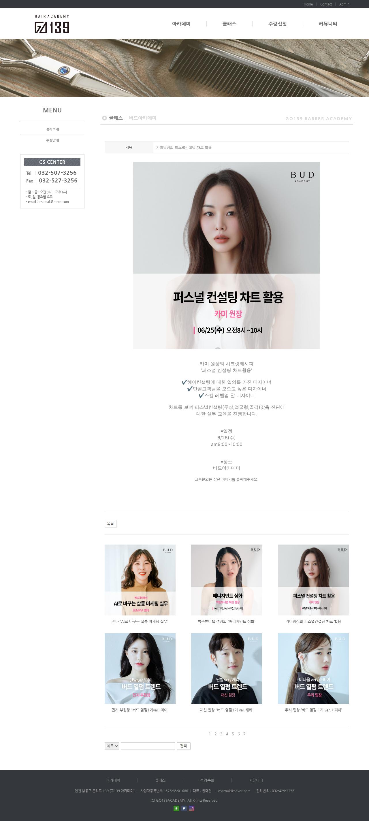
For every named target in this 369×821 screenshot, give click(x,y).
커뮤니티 (328, 24)
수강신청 (277, 24)
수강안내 (52, 140)
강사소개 (52, 129)
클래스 (229, 24)
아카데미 (181, 24)
